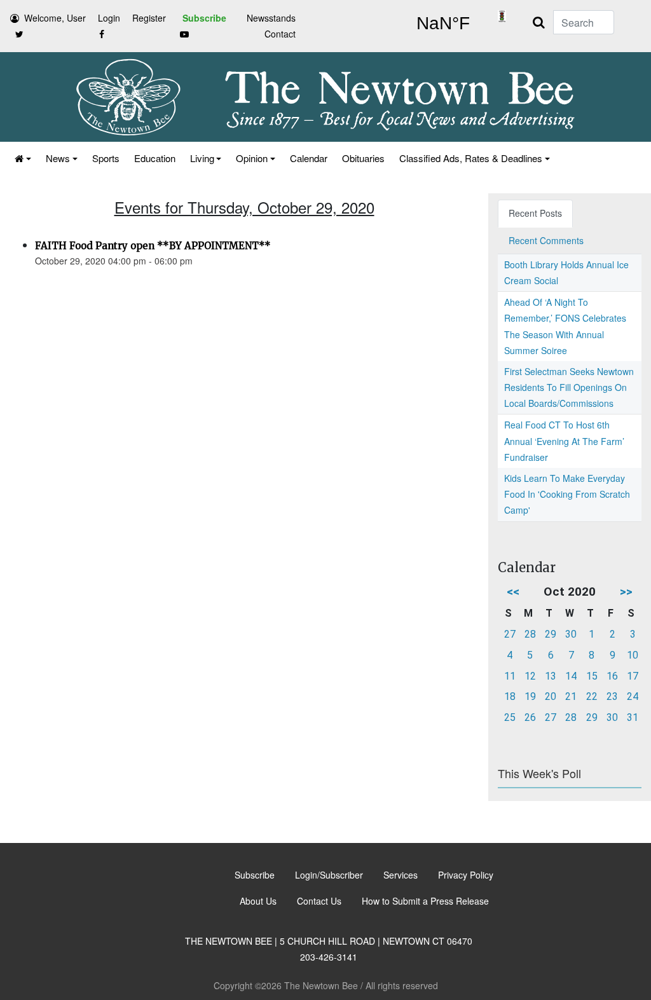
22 (592, 696)
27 (510, 634)
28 (530, 634)
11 (510, 676)
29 (550, 634)
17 (632, 676)
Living (202, 158)
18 (510, 696)
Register (149, 17)
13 (550, 676)
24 (632, 696)
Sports (106, 158)
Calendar (308, 158)
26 (530, 717)
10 (632, 655)
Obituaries (363, 158)
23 (612, 696)
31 (632, 717)
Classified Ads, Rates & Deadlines (470, 158)
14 (571, 676)
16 (612, 676)
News (58, 158)
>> (626, 591)
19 (530, 696)
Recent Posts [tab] (535, 213)
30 (571, 634)
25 (510, 717)
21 (571, 696)
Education (154, 158)
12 (530, 676)
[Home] (22, 158)
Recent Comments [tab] (546, 240)
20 (550, 696)
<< (513, 591)
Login (109, 17)
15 (592, 676)
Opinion (252, 158)
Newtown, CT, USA (443, 23)
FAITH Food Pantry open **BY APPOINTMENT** (153, 246)
